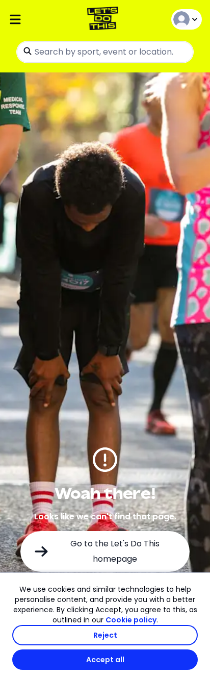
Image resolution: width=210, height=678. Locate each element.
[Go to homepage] (104, 20)
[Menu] (40, 20)
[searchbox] (105, 52)
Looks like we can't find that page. (105, 516)
